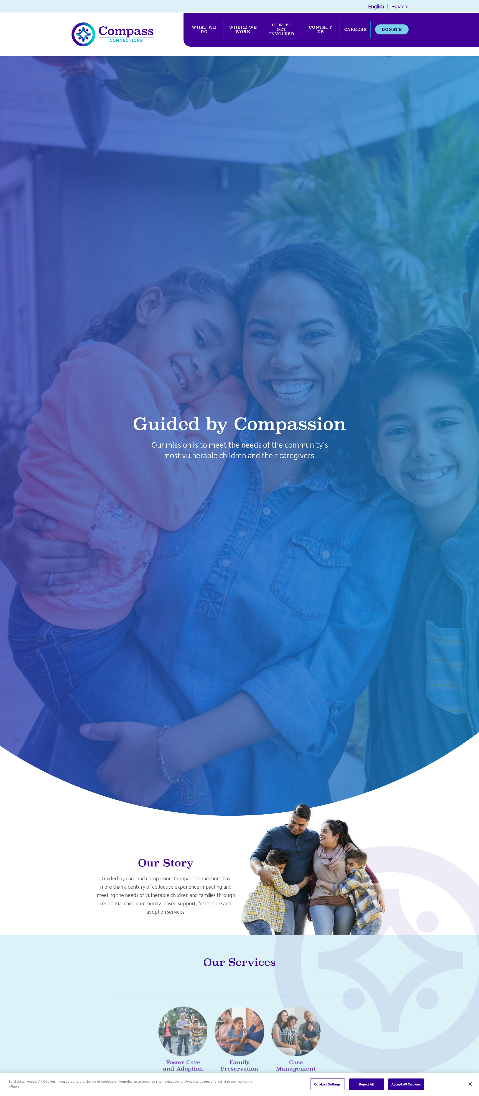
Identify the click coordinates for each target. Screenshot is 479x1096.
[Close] (470, 1084)
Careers (355, 29)
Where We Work (243, 29)
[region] (239, 1084)
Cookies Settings (327, 1084)
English (376, 6)
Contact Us (320, 29)
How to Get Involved (281, 29)
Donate (392, 29)
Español (400, 6)
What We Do (204, 29)
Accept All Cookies (406, 1084)
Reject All (366, 1084)
